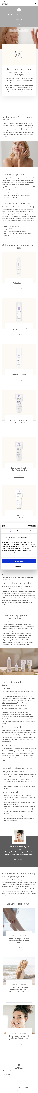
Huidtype (18, 29)
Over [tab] (31, 531)
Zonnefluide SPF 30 (8, 751)
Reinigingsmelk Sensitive (22, 696)
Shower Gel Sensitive (17, 811)
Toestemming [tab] (7, 531)
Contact (12, 1087)
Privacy (19, 1087)
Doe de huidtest (19, 860)
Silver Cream (12, 719)
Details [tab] (19, 531)
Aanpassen (18, 566)
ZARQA (5, 3)
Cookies (26, 1087)
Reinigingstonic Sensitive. (9, 703)
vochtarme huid (9, 207)
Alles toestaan (19, 561)
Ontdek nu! (19, 19)
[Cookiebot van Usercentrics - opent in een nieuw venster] (28, 526)
